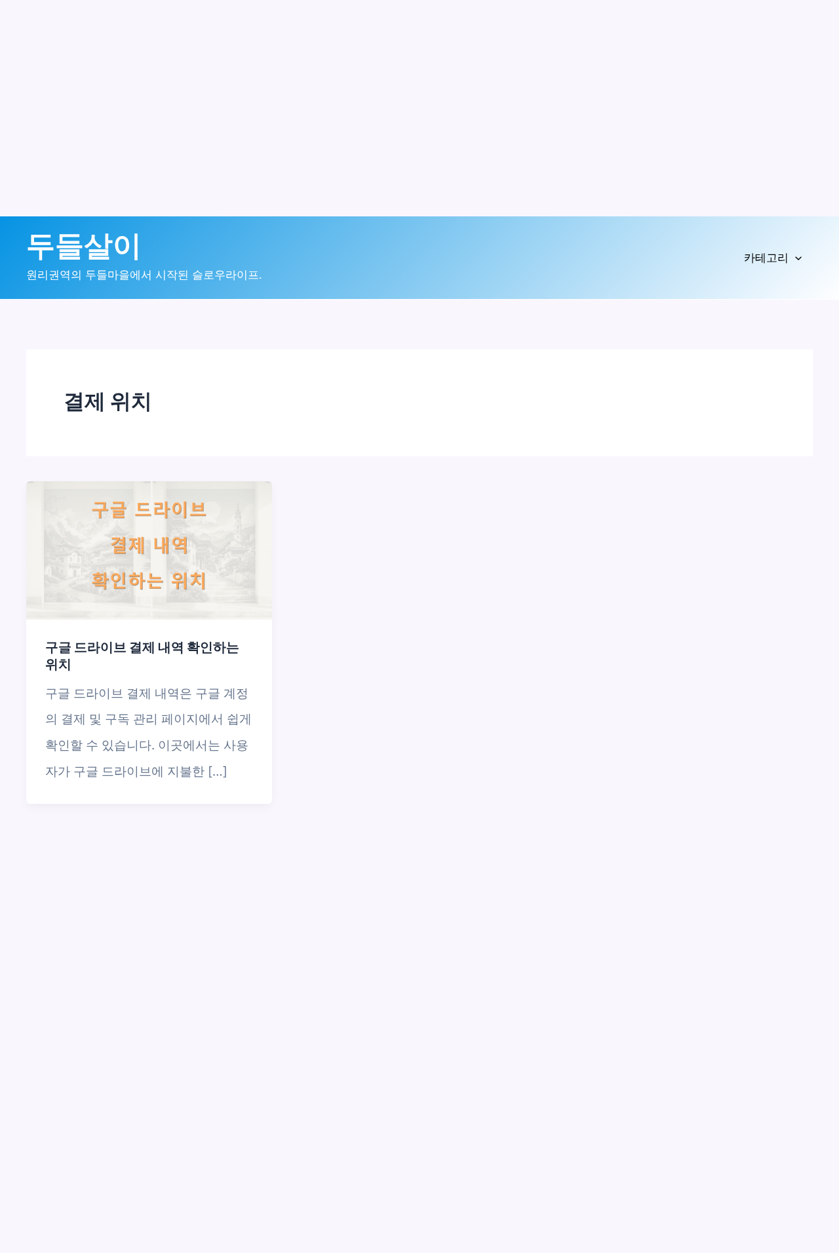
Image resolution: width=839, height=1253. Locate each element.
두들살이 (84, 246)
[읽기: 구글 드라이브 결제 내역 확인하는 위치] (149, 549)
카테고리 (766, 258)
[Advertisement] (393, 124)
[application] (795, 258)
